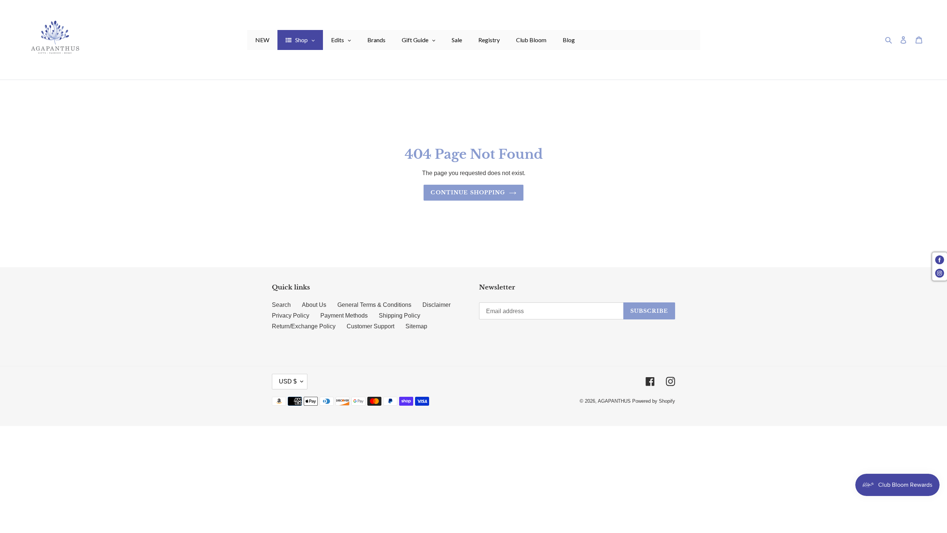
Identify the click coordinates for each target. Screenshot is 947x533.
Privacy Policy (290, 315)
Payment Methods (344, 315)
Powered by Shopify (653, 401)
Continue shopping (468, 192)
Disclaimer (436, 305)
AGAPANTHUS (614, 401)
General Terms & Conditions (374, 305)
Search (281, 305)
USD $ (288, 381)
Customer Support (370, 326)
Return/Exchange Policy (304, 326)
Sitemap (416, 326)
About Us (314, 305)
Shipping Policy (399, 315)
